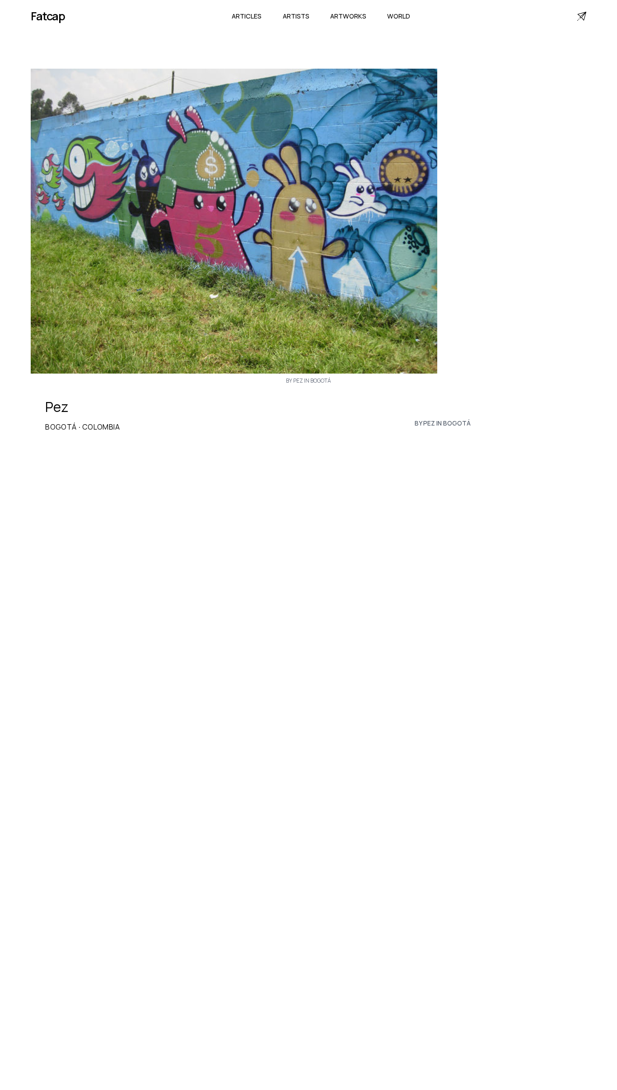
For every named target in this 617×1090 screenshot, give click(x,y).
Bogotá (60, 426)
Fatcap (48, 16)
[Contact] (581, 16)
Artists (296, 16)
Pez (56, 407)
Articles (247, 16)
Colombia (101, 426)
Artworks (348, 16)
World (398, 16)
